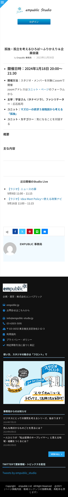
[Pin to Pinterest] (30, 231)
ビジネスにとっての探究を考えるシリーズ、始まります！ (33, 418)
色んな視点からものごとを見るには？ (23, 428)
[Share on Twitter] (22, 231)
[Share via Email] (45, 231)
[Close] (4, 4)
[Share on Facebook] (15, 231)
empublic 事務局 (24, 57)
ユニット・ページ (38, 89)
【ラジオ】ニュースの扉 (21, 189)
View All (55, 454)
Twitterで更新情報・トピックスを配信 (23, 464)
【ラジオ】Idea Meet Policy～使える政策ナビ (34, 199)
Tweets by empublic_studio (19, 473)
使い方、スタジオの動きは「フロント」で (25, 354)
